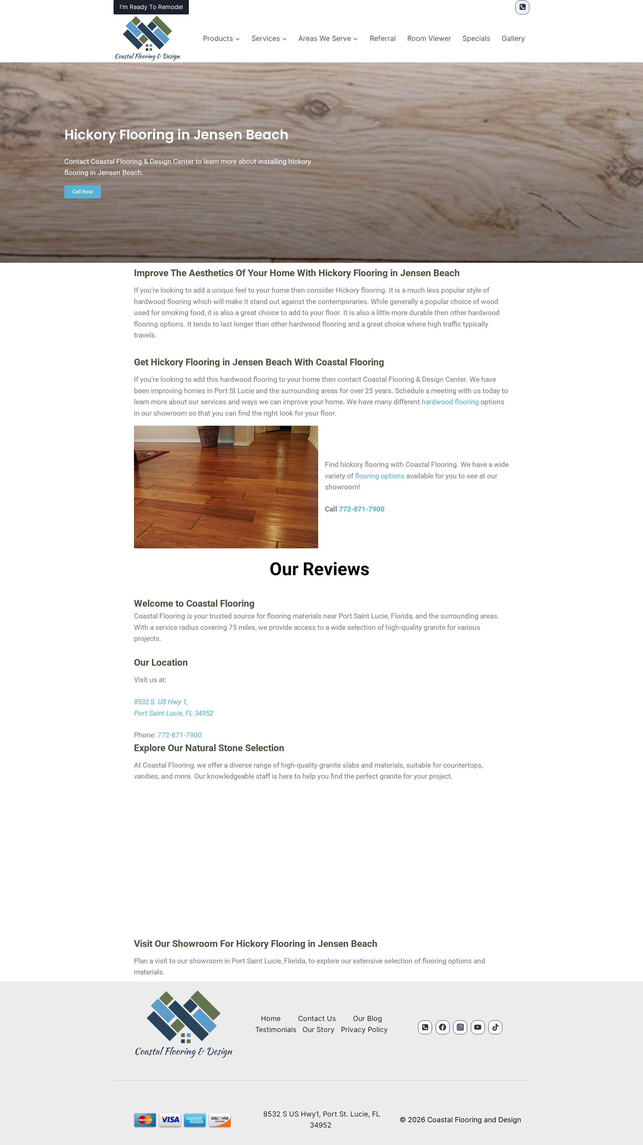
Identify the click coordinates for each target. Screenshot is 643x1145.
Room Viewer (429, 38)
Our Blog (367, 1018)
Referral (383, 38)
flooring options (380, 476)
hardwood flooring (450, 402)
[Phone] (522, 7)
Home (271, 1018)
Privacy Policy (364, 1029)
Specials (476, 38)
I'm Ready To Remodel (151, 6)
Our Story (318, 1029)
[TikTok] (495, 1027)
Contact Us (317, 1018)
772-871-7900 (361, 509)
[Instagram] (460, 1027)
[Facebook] (443, 1027)
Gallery (513, 38)
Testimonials (275, 1029)
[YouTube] (478, 1027)
